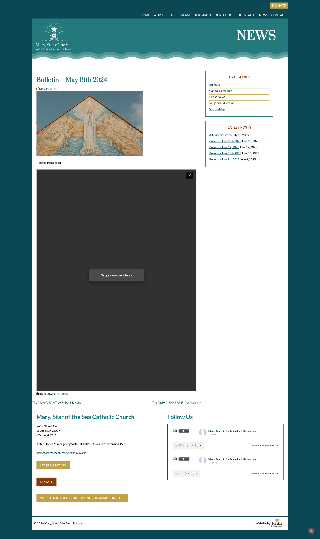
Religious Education (221, 103)
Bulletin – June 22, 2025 (224, 147)
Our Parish (202, 15)
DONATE (46, 481)
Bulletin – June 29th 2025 (225, 141)
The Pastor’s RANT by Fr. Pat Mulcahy (56, 402)
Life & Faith (246, 15)
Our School (224, 15)
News (263, 15)
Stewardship (217, 109)
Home (145, 15)
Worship (160, 15)
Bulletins (45, 393)
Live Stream (180, 15)
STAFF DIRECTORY (53, 465)
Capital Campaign (220, 90)
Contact (278, 15)
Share (275, 445)
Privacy (78, 523)
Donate (279, 6)
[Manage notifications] (311, 531)
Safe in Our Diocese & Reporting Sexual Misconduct (82, 498)
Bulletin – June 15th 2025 (225, 153)
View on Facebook (260, 445)
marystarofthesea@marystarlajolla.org (61, 452)
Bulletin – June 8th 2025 (224, 159)
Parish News (60, 393)
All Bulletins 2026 (220, 135)
